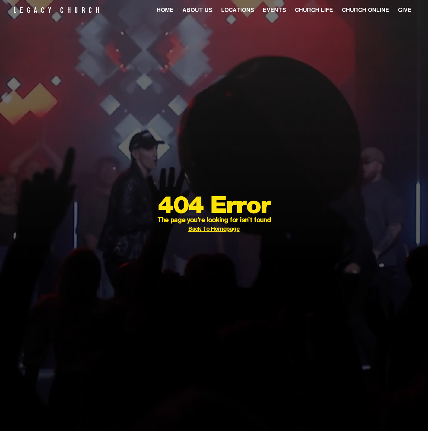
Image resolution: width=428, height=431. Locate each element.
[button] (237, 11)
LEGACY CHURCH (58, 10)
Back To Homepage (214, 230)
